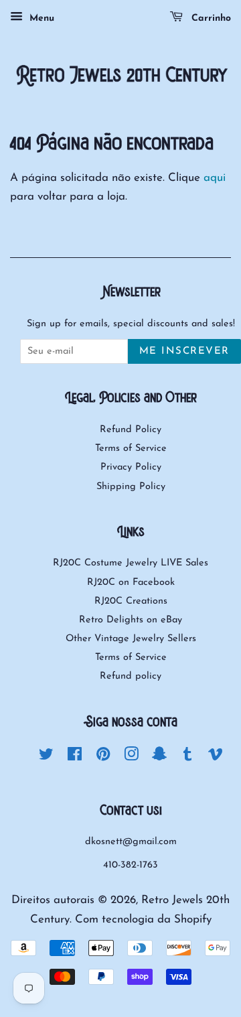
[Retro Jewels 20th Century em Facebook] (74, 757)
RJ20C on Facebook (131, 583)
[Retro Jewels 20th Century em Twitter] (46, 757)
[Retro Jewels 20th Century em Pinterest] (103, 757)
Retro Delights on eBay (130, 620)
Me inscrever (184, 351)
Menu (40, 18)
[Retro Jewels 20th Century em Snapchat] (159, 757)
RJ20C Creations (130, 601)
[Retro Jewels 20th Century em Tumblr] (187, 757)
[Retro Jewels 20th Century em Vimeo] (215, 757)
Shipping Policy (130, 487)
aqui (215, 178)
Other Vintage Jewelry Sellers (131, 639)
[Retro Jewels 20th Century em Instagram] (131, 757)
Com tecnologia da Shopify (143, 919)
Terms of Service (131, 449)
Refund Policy (130, 430)
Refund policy (130, 676)
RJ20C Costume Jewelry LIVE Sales (130, 563)
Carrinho (209, 18)
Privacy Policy (130, 467)
